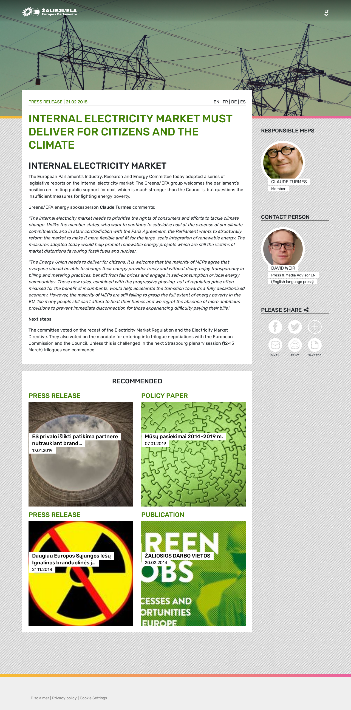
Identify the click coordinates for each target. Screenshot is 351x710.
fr (225, 101)
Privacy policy (64, 698)
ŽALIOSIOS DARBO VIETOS (177, 556)
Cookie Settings (93, 698)
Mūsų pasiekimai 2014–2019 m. (184, 437)
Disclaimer (40, 698)
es (243, 101)
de (234, 101)
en (216, 101)
